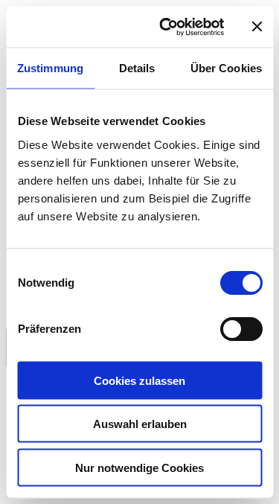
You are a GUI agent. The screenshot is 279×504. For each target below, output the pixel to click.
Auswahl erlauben (140, 424)
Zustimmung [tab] (50, 68)
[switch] (240, 328)
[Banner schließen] (256, 27)
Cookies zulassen (139, 380)
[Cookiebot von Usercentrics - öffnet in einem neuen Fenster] (166, 26)
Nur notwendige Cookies (139, 467)
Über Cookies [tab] (226, 68)
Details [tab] (137, 68)
